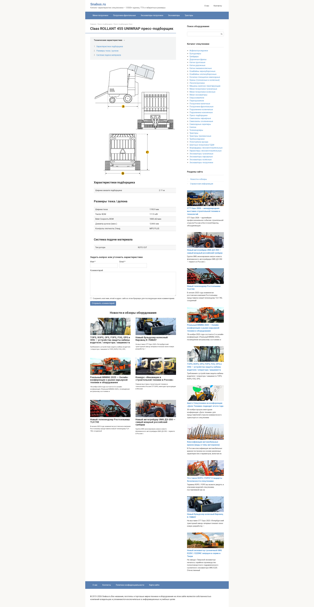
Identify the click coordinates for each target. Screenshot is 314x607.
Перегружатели (197, 101)
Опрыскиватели (197, 98)
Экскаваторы (174, 15)
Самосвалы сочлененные (201, 121)
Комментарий (96, 270)
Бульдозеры (195, 53)
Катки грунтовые (197, 62)
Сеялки (193, 127)
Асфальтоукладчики (199, 50)
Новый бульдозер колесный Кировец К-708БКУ (152, 338)
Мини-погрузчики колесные (202, 92)
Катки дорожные (197, 65)
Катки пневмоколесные (201, 68)
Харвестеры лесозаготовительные (206, 151)
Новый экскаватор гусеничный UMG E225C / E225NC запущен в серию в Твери (204, 553)
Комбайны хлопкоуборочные (203, 74)
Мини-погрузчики (100, 15)
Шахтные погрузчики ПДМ (202, 145)
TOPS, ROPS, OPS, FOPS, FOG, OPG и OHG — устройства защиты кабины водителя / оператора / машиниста (110, 340)
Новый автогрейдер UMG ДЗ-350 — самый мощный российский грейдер (155, 422)
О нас (206, 6)
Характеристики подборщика (109, 46)
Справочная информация (201, 184)
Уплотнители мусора (199, 142)
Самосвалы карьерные (200, 118)
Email (122, 261)
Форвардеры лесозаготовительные (206, 148)
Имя (92, 261)
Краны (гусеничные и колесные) (205, 80)
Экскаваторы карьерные (201, 156)
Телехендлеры (196, 130)
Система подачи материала (108, 55)
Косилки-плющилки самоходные (205, 77)
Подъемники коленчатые (201, 109)
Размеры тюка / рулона (107, 51)
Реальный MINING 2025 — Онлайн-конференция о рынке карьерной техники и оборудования (109, 380)
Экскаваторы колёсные (201, 159)
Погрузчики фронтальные (124, 15)
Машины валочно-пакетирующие (205, 86)
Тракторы (189, 15)
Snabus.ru (98, 4)
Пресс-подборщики (198, 115)
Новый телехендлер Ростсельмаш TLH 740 (110, 420)
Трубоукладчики (197, 139)
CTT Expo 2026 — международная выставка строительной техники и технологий (203, 211)
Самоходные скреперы (200, 124)
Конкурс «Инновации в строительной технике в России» (154, 378)
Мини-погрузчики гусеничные (203, 89)
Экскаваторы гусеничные (201, 154)
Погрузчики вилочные (200, 103)
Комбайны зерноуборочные (202, 71)
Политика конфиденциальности (130, 585)
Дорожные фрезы (198, 59)
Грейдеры (194, 56)
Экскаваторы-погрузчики (152, 15)
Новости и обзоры (198, 179)
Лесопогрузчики (197, 83)
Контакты (218, 6)
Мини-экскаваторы (198, 95)
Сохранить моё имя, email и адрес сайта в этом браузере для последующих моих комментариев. (134, 298)
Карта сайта (154, 585)
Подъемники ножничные (201, 112)
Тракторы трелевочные (200, 136)
